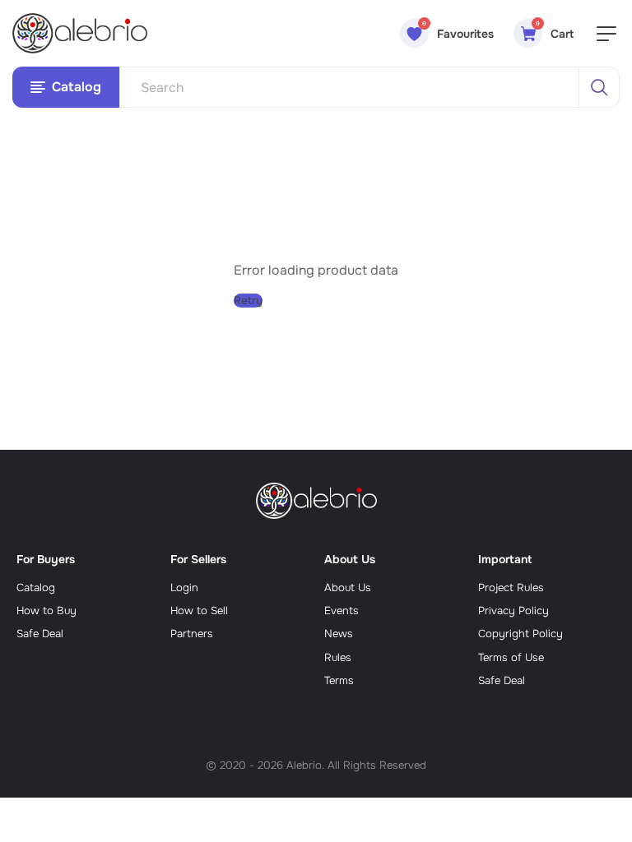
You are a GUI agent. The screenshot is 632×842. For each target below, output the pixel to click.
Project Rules (511, 587)
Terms (339, 680)
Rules (337, 657)
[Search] (599, 87)
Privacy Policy (513, 611)
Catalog (35, 587)
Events (341, 611)
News (338, 634)
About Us (347, 587)
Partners (191, 634)
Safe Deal (39, 634)
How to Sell (199, 611)
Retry (248, 301)
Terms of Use (511, 657)
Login (184, 587)
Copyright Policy (520, 634)
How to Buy (46, 611)
